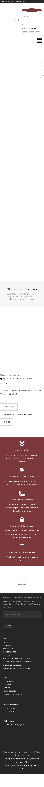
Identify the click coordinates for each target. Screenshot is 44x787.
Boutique (24, 293)
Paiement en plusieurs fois (22, 552)
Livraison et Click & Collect (22, 477)
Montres (41, 87)
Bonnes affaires (41, 260)
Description (8, 407)
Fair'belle (13, 394)
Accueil (11, 293)
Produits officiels (22, 450)
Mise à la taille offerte (22, 500)
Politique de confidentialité (17, 759)
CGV (26, 762)
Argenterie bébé (41, 176)
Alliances (16, 390)
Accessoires (41, 148)
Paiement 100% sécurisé (22, 526)
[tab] (22, 407)
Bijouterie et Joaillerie (41, 116)
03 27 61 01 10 (39, 1)
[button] (39, 40)
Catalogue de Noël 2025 (41, 217)
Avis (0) (6, 422)
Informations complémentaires (17, 414)
